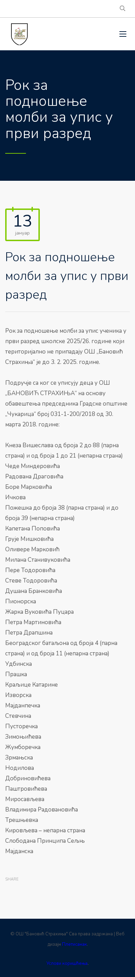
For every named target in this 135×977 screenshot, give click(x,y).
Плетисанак (74, 944)
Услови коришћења (67, 963)
